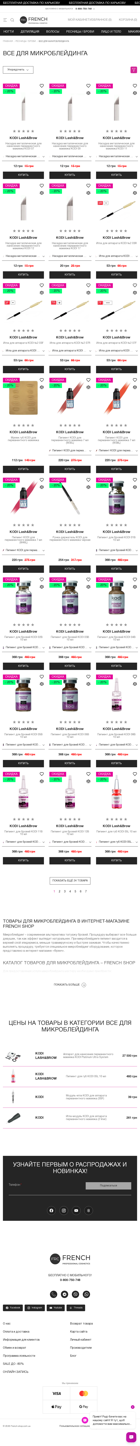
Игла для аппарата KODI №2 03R (116, 240)
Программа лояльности (19, 1356)
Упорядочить (15, 70)
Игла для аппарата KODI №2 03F (23, 340)
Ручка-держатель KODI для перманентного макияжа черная (70, 536)
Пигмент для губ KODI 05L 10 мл (116, 829)
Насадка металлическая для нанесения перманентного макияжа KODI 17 (70, 243)
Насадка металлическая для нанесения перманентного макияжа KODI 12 (23, 243)
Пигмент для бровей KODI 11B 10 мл (23, 830)
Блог (73, 1356)
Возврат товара (81, 1324)
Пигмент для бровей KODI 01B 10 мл (116, 536)
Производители (81, 1348)
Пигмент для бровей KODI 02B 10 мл (23, 635)
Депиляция (30, 32)
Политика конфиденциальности (116, 1426)
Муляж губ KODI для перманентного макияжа (23, 436)
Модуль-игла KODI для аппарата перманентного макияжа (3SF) (86, 1097)
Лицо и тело (111, 32)
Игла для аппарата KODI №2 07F (116, 340)
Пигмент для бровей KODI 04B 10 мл (116, 635)
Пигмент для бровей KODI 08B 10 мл (116, 733)
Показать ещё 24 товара (70, 881)
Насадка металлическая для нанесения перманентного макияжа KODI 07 (23, 143)
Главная (8, 41)
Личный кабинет (81, 1340)
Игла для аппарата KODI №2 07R (70, 340)
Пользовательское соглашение (75, 1426)
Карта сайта (78, 1332)
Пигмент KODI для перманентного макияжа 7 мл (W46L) (23, 537)
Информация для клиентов (21, 1340)
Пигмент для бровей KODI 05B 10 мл (23, 733)
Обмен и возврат (14, 1348)
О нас (7, 1324)
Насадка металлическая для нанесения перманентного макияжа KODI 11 (116, 143)
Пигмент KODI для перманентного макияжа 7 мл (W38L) (116, 437)
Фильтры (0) (134, 70)
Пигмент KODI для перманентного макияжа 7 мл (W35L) (70, 437)
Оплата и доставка (16, 1332)
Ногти (8, 32)
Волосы (52, 32)
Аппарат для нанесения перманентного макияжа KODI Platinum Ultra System (88, 1056)
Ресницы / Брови (80, 32)
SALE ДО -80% (13, 1364)
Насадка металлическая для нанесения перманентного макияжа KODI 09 (70, 143)
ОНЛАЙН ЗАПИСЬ (15, 1372)
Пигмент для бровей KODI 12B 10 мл (70, 830)
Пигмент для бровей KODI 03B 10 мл (70, 635)
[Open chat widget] (131, 1437)
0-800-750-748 (83, 9)
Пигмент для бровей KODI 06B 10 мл (70, 733)
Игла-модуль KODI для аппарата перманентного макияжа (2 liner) (86, 1118)
